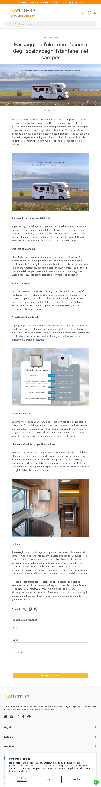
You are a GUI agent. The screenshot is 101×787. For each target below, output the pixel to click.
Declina (76, 779)
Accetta (49, 779)
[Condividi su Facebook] (30, 609)
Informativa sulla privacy (20, 771)
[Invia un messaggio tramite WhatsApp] (96, 782)
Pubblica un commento (50, 675)
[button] (95, 13)
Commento (17, 652)
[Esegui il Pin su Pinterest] (36, 609)
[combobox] (50, 24)
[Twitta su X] (24, 609)
